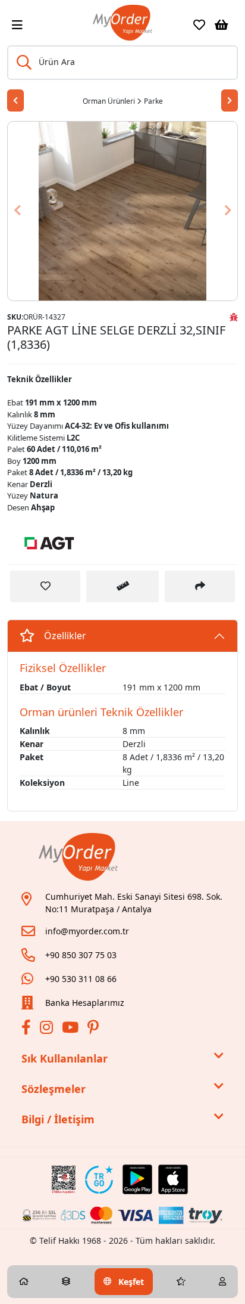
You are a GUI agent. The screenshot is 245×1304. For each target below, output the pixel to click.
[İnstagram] (48, 1029)
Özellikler (65, 635)
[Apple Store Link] (173, 1179)
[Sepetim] (221, 25)
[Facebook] (27, 1029)
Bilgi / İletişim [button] (58, 1119)
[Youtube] (71, 1029)
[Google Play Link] (137, 1179)
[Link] (122, 23)
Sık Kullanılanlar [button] (64, 1058)
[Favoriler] (199, 25)
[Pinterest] (94, 1029)
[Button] (220, 211)
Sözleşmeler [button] (53, 1089)
